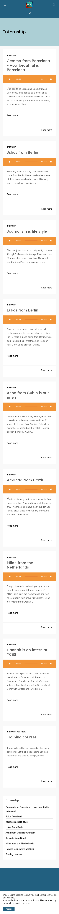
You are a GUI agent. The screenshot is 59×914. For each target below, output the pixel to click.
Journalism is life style (27, 231)
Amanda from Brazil (25, 480)
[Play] (10, 79)
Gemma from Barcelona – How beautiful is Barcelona (28, 65)
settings (26, 903)
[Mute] (50, 79)
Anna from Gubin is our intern (28, 394)
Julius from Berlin (22, 152)
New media (21, 732)
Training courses (21, 737)
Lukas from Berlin (22, 310)
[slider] (13, 87)
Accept (8, 909)
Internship (11, 55)
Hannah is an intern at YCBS (27, 652)
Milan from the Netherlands (20, 564)
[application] (29, 79)
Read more (12, 115)
